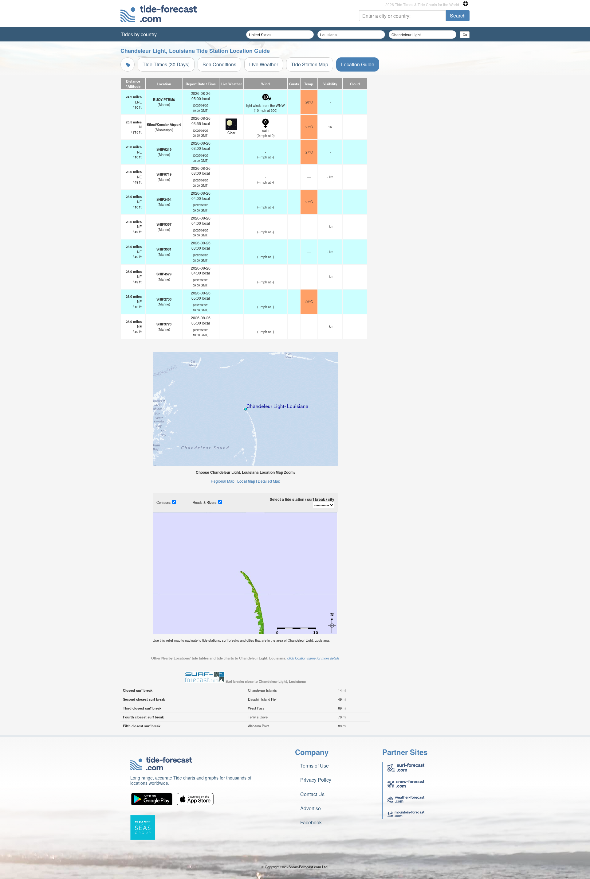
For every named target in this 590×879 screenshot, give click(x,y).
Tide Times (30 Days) (166, 64)
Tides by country (139, 34)
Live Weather (263, 64)
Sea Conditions (219, 64)
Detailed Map (269, 481)
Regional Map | (223, 481)
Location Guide (357, 64)
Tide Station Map (309, 64)
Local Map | (247, 481)
